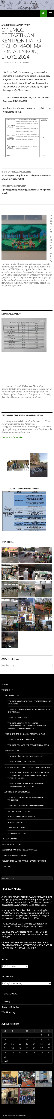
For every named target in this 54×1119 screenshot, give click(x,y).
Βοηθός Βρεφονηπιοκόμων (21, 817)
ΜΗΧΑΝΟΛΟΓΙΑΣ (11, 696)
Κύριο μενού (50, 13)
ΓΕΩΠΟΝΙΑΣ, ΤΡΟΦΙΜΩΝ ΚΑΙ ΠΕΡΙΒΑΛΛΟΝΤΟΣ (24, 734)
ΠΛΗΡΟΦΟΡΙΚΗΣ (11, 751)
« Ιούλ (5, 1061)
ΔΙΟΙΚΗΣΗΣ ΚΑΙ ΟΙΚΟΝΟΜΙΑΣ (17, 792)
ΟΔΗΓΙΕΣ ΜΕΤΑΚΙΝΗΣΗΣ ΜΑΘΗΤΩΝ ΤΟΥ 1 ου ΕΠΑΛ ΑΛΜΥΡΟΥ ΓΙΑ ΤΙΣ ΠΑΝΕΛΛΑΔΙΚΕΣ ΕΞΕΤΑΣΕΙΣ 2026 (26, 934)
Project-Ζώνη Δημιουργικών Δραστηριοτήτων (24, 861)
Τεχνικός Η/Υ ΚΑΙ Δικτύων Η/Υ (21, 762)
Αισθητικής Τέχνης (17, 828)
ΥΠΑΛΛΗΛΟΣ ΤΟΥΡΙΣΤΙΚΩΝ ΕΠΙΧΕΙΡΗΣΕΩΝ (26, 806)
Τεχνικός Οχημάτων (17, 717)
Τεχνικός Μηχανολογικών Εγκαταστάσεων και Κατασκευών (29, 702)
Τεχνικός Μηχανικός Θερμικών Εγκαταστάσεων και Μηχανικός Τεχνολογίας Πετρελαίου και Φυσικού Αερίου (29, 725)
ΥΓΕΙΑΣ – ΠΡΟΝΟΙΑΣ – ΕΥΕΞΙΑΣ (17, 811)
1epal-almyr (23, 63)
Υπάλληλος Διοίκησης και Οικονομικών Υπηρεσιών (27, 799)
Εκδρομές (6, 866)
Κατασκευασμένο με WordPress (14, 1115)
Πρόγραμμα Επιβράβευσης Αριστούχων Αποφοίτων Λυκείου (26, 189)
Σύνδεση (6, 1002)
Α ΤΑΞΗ (5, 684)
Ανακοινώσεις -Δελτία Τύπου (16, 25)
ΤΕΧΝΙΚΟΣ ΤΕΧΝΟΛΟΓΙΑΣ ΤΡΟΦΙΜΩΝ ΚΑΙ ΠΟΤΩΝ (29, 745)
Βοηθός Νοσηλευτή (17, 822)
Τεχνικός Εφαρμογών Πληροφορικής (26, 756)
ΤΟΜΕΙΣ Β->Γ (7, 690)
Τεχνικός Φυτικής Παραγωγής (21, 739)
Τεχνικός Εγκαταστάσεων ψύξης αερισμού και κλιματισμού (29, 710)
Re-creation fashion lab (12, 438)
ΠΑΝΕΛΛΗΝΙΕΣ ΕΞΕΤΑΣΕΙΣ (12, 844)
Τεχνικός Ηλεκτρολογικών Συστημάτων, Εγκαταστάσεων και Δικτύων (27, 785)
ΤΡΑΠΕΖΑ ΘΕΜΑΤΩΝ (10, 839)
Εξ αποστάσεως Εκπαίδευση (14, 855)
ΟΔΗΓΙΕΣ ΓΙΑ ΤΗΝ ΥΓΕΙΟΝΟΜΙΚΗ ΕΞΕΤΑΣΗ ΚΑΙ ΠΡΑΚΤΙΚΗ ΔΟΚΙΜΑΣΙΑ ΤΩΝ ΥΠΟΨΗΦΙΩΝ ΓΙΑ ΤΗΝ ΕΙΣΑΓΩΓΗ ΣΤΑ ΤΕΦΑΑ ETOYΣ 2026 (27, 945)
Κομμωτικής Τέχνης (17, 833)
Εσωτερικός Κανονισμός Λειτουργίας (19, 850)
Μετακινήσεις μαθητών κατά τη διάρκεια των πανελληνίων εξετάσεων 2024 (26, 175)
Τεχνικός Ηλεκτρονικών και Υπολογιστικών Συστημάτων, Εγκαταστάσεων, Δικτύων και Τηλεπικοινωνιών (28, 775)
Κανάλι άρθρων (11, 1007)
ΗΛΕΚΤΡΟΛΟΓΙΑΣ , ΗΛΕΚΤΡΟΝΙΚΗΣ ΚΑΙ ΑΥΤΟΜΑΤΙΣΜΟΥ (28, 767)
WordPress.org (8, 1013)
